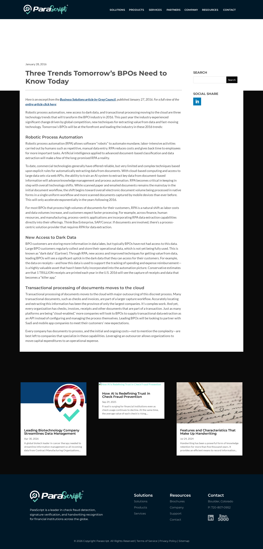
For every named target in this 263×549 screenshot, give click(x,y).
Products (136, 10)
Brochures (177, 501)
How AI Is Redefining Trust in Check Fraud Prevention (126, 395)
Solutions (117, 10)
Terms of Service (147, 541)
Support (176, 513)
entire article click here (40, 104)
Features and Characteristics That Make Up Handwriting (208, 432)
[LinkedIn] (211, 518)
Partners (174, 10)
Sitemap (184, 541)
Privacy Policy (168, 541)
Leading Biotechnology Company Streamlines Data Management (51, 432)
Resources (210, 10)
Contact (229, 10)
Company (191, 10)
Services (155, 10)
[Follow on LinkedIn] (197, 101)
